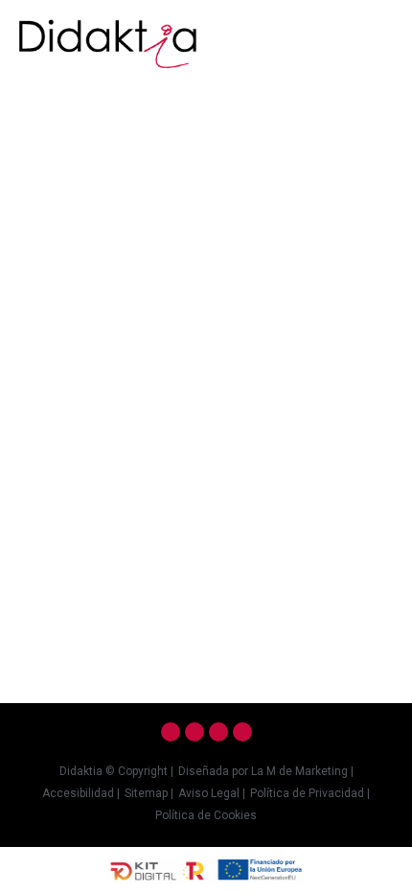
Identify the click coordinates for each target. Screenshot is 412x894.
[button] (379, 35)
